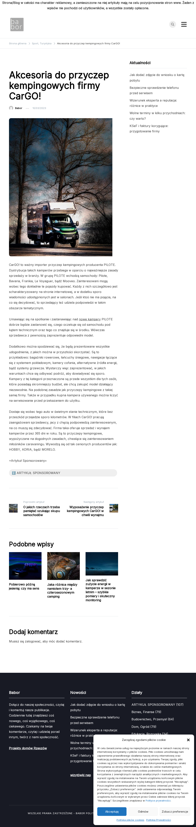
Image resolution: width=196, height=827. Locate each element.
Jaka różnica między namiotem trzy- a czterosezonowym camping (62, 590)
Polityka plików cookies (130, 819)
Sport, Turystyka (60, 63)
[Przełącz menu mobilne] (184, 24)
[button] (188, 740)
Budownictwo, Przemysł (149, 719)
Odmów (143, 811)
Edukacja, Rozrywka (146, 734)
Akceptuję (112, 811)
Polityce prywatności (158, 800)
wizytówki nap (80, 775)
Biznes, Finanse (142, 712)
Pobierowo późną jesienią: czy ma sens (24, 586)
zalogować (33, 641)
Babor (18, 108)
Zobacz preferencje (175, 811)
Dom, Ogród (140, 727)
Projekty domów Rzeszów (28, 748)
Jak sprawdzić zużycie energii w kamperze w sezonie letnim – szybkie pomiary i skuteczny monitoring (101, 590)
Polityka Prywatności (158, 819)
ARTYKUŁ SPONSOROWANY (28, 63)
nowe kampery (90, 319)
